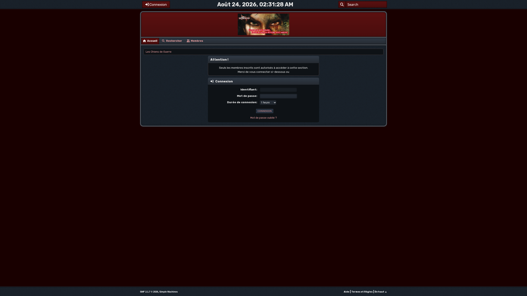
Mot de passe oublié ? (263, 117)
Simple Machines (168, 291)
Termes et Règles (362, 291)
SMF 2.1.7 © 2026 (149, 291)
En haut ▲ (381, 291)
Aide (346, 291)
